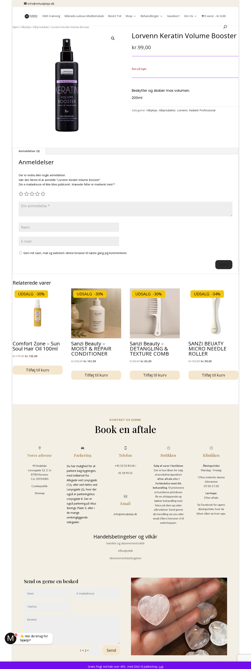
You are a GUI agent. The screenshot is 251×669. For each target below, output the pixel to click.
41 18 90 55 (125, 473)
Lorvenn (182, 110)
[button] (112, 38)
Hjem (16, 27)
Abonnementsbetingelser (125, 558)
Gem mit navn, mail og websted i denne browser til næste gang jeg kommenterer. (75, 253)
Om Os (188, 16)
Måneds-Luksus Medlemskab (84, 16)
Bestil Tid (114, 16)
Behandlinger (150, 16)
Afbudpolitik (125, 551)
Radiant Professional (202, 110)
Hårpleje (26, 27)
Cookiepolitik (39, 486)
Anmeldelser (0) (29, 151)
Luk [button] (161, 666)
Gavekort (173, 16)
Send (111, 650)
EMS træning (51, 16)
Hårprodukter (41, 27)
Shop (129, 16)
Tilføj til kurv (37, 370)
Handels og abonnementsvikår (125, 543)
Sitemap (40, 493)
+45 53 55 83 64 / (125, 465)
